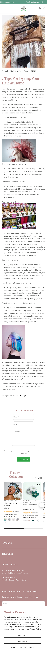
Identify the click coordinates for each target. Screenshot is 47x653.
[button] (3, 8)
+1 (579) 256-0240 (16, 570)
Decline (22, 641)
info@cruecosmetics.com (17, 573)
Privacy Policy (35, 629)
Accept (22, 635)
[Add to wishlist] (18, 484)
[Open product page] (13, 491)
